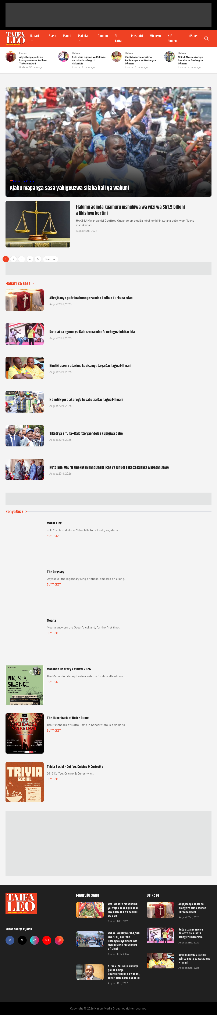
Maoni (67, 36)
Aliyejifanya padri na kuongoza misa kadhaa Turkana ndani (192, 907)
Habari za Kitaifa (23, 181)
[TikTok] (34, 940)
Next (51, 259)
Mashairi (137, 36)
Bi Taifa (118, 38)
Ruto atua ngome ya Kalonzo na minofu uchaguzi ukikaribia (190, 933)
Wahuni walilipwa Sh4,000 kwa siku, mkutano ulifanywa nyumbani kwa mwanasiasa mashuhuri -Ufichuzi (124, 941)
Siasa (52, 36)
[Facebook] (9, 940)
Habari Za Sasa (18, 283)
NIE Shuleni (173, 38)
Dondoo (103, 36)
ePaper (193, 36)
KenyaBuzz (14, 511)
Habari (34, 36)
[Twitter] (22, 940)
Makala (83, 36)
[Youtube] (47, 940)
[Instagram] (59, 940)
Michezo (155, 36)
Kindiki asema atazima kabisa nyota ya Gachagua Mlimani (194, 958)
